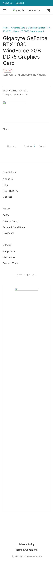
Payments (8, 232)
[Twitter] (19, 520)
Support (20, 3)
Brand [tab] (42, 146)
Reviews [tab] (29, 146)
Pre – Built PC (10, 190)
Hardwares (9, 257)
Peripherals (9, 251)
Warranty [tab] (12, 146)
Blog (5, 184)
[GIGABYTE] (14, 112)
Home (6, 27)
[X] (18, 129)
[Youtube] (40, 520)
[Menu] (4, 10)
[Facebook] (12, 129)
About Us (7, 3)
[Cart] (48, 10)
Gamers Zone (10, 263)
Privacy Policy (11, 221)
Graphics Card (18, 27)
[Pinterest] (23, 129)
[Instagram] (26, 520)
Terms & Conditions (14, 227)
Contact (7, 196)
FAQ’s (6, 215)
